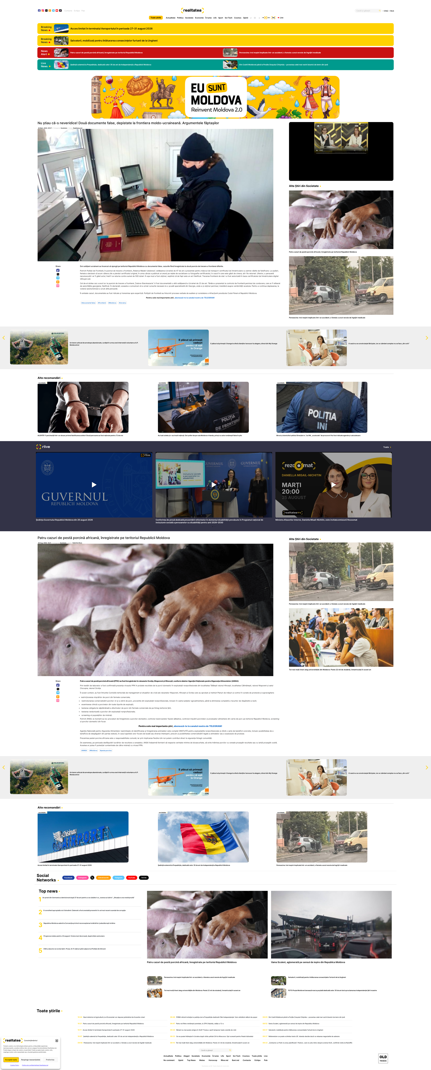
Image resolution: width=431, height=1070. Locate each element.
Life (215, 18)
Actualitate (170, 18)
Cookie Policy (14, 1065)
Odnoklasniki (58, 282)
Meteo (202, 1060)
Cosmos (237, 18)
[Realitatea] (233, 10)
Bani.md (235, 1060)
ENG (386, 11)
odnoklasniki (49, 10)
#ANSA (84, 750)
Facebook (58, 270)
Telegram (58, 278)
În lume (208, 18)
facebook (39, 10)
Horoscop (213, 1060)
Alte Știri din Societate (304, 186)
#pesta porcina (106, 750)
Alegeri (187, 1056)
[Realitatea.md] (383, 1058)
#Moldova (112, 303)
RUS (392, 11)
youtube (57, 10)
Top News (191, 1060)
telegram (53, 10)
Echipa (77, 11)
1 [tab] (213, 527)
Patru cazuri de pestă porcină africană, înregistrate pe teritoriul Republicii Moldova (104, 538)
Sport (220, 18)
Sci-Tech (228, 18)
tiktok (60, 10)
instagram (43, 10)
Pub (83, 11)
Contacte (68, 11)
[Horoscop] (251, 18)
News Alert (44, 53)
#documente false (88, 303)
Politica (180, 18)
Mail (58, 286)
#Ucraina (122, 303)
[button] (57, 1040)
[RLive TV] (43, 447)
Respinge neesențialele (30, 1060)
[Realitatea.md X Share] (58, 274)
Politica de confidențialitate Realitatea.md (35, 1065)
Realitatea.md (77, 128)
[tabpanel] (94, 487)
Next (429, 336)
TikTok (144, 878)
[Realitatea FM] (266, 17)
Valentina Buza (77, 543)
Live (281, 18)
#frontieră (102, 303)
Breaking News (46, 29)
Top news (48, 891)
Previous (1, 336)
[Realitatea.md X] (46, 10)
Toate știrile (156, 18)
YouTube (131, 878)
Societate (189, 18)
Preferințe (50, 1060)
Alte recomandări (49, 378)
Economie (199, 18)
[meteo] (259, 18)
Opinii (245, 18)
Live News (44, 65)
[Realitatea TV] (273, 17)
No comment (169, 1060)
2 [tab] (215, 527)
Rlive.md (224, 1060)
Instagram (82, 878)
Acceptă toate (11, 1060)
